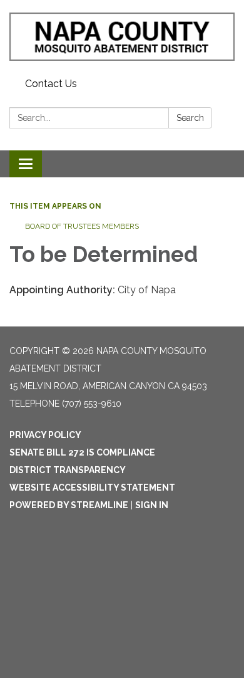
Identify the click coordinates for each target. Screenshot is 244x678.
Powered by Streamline (68, 505)
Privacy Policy (45, 435)
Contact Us (51, 84)
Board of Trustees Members (82, 226)
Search (190, 118)
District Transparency (67, 470)
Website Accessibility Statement (92, 487)
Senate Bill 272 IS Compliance (82, 452)
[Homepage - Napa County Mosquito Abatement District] (122, 37)
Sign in (151, 505)
